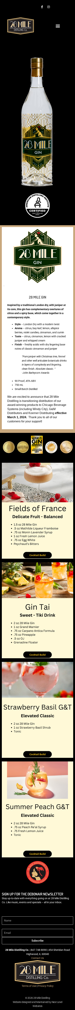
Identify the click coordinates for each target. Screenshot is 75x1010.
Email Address (10, 926)
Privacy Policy (46, 985)
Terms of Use (29, 985)
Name (5, 914)
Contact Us (37, 958)
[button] (57, 25)
